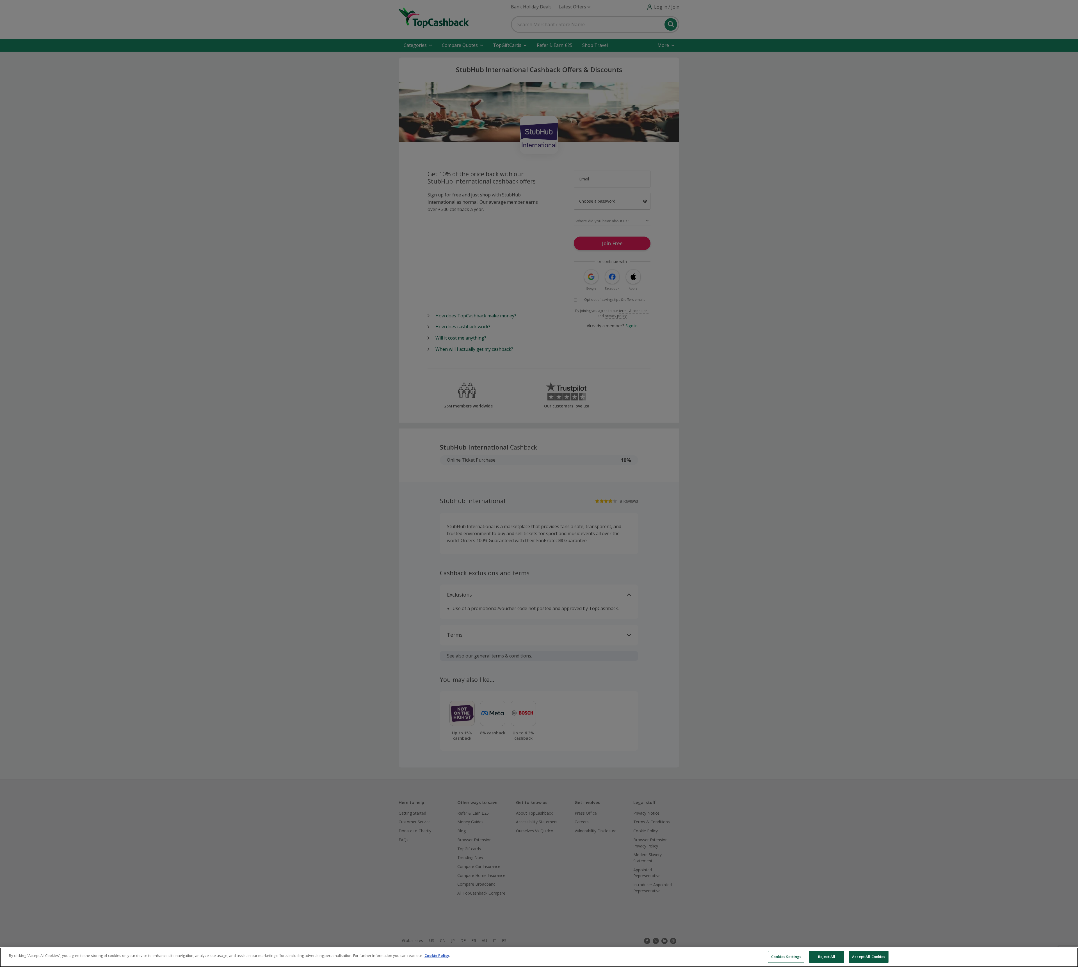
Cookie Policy (436, 955)
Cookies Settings (786, 956)
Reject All (826, 956)
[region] (539, 957)
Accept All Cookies (868, 956)
